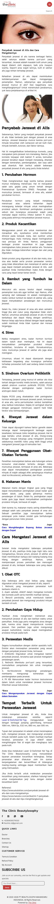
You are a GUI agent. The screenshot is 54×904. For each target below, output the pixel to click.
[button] (49, 4)
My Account (7, 865)
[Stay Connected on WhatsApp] (15, 816)
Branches (6, 839)
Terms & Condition (9, 857)
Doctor (4, 834)
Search (49, 11)
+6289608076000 (11, 820)
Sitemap (5, 847)
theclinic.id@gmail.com (13, 823)
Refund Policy (7, 861)
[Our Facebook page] (3, 816)
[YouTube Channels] (22, 816)
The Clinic (32, 903)
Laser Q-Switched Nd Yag (14, 720)
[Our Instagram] (8, 816)
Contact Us (6, 843)
